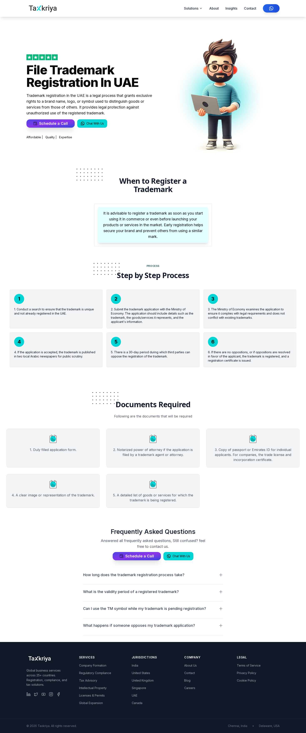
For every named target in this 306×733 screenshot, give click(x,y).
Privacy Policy (246, 673)
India (135, 665)
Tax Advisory (88, 680)
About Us (190, 665)
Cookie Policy (246, 680)
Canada (137, 703)
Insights (231, 8)
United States (141, 673)
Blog (187, 680)
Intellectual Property (93, 688)
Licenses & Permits (92, 695)
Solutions (191, 8)
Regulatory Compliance (95, 673)
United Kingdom (143, 680)
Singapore (139, 688)
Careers (189, 688)
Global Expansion (91, 703)
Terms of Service (249, 665)
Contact (250, 8)
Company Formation (92, 665)
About (214, 8)
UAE (134, 695)
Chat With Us (95, 123)
